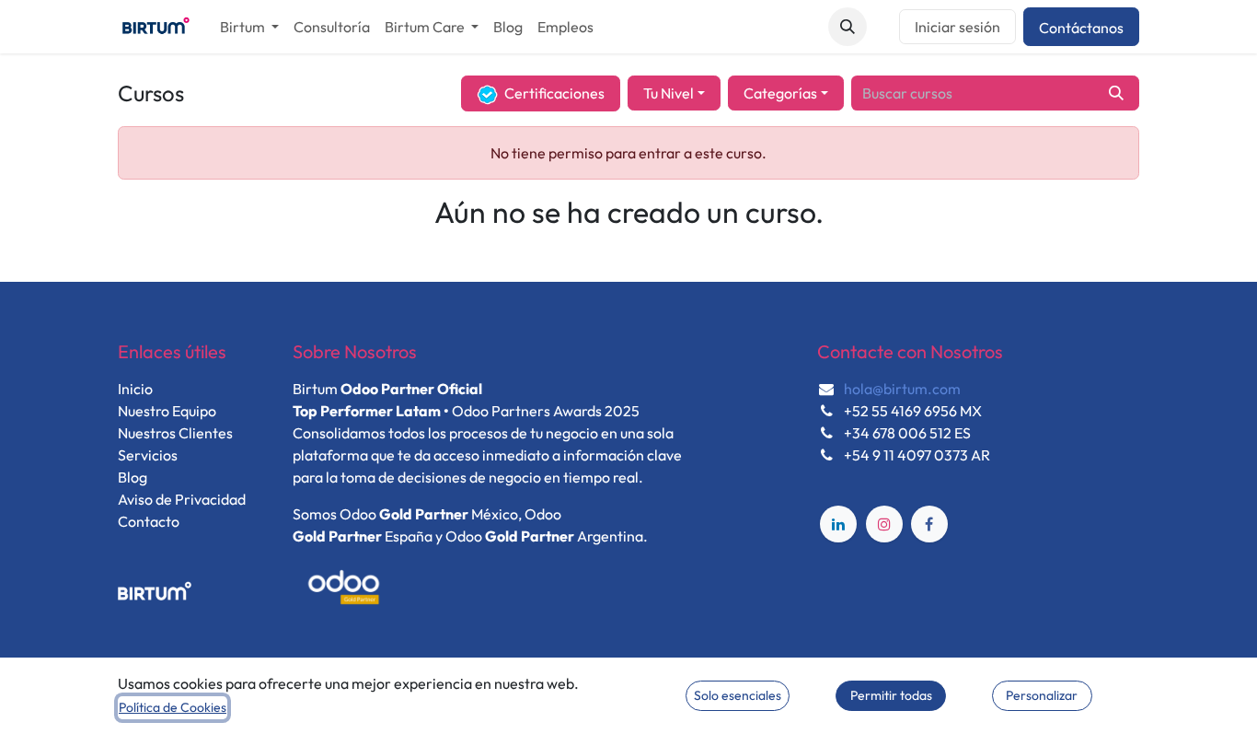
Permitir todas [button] (891, 695)
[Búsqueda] (1116, 93)
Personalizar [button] (1042, 695)
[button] (847, 26)
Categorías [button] (780, 93)
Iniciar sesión (957, 26)
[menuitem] (249, 26)
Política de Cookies (172, 707)
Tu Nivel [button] (668, 93)
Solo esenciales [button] (737, 695)
